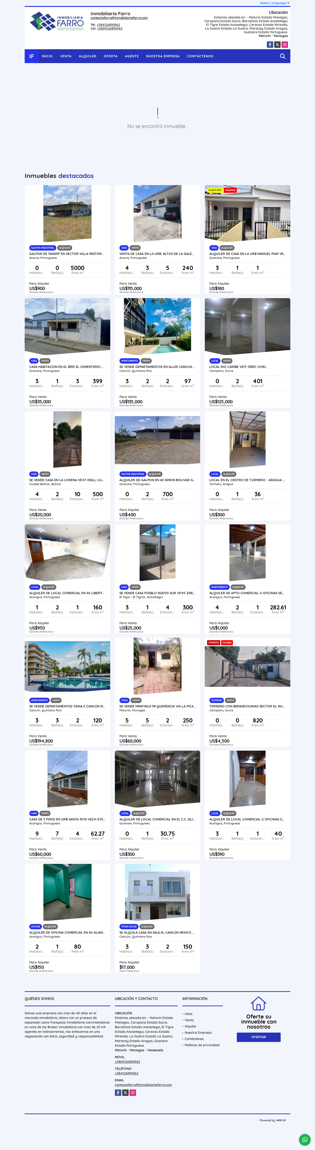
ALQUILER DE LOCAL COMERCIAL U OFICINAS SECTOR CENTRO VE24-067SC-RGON (247, 819)
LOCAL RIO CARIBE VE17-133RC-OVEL (237, 367)
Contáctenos (200, 56)
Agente (132, 56)
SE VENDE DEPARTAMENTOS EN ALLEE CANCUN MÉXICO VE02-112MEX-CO (157, 367)
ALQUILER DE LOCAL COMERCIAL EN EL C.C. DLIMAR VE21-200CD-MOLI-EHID (157, 819)
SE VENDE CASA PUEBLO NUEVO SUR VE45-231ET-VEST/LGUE (157, 593)
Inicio (47, 56)
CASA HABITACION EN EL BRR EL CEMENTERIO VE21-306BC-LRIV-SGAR (67, 367)
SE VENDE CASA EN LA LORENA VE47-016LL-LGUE (67, 480)
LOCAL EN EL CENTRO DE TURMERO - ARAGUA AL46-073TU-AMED (247, 480)
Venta (65, 56)
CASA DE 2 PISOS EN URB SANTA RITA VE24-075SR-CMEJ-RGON (67, 819)
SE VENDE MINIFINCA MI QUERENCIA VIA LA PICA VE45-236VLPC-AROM (157, 706)
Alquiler (87, 56)
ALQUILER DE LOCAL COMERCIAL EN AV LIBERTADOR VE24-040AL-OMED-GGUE (67, 593)
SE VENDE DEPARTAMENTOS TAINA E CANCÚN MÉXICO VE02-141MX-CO (67, 706)
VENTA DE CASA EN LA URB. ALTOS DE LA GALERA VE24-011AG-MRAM (157, 254)
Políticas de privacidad (202, 1045)
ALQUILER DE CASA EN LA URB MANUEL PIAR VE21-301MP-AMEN (247, 254)
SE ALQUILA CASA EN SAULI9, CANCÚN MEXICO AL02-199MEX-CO (157, 932)
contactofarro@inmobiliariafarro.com (119, 18)
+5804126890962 (109, 28)
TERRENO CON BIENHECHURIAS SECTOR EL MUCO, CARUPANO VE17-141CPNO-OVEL (247, 706)
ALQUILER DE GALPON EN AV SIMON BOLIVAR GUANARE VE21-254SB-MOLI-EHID (157, 480)
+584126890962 (108, 25)
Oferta (111, 56)
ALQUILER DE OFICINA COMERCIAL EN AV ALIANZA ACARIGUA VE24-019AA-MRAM (67, 932)
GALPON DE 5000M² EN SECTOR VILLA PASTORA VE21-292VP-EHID (67, 254)
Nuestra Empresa (163, 56)
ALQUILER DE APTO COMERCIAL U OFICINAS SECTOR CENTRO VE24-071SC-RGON (247, 593)
